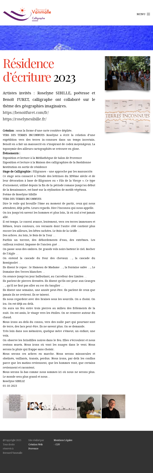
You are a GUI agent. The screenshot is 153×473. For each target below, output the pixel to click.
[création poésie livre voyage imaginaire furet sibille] (64, 406)
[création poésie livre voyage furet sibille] (89, 406)
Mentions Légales (63, 440)
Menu (141, 14)
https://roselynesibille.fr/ (24, 119)
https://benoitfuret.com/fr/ (26, 112)
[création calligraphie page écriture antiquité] (113, 406)
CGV (57, 444)
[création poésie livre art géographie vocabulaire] (14, 406)
